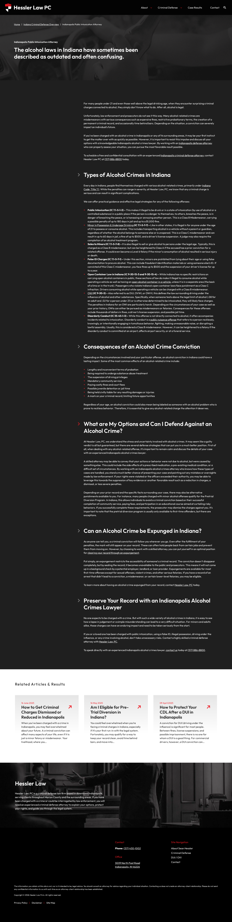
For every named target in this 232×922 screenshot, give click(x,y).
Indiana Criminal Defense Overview (41, 24)
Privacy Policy (20, 902)
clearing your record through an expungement (113, 552)
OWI (90, 293)
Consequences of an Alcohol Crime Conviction (42, 105)
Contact (214, 7)
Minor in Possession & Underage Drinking (111, 225)
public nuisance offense (163, 319)
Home (17, 24)
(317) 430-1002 (132, 848)
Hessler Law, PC (184, 584)
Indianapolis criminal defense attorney (182, 155)
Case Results (195, 7)
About (144, 7)
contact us (171, 650)
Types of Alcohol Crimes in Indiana (36, 101)
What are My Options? (30, 109)
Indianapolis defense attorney (195, 143)
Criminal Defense (168, 7)
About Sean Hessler (182, 848)
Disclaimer (37, 902)
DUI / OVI (176, 857)
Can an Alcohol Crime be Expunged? (37, 113)
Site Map (50, 902)
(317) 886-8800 (113, 159)
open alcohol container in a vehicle (151, 281)
